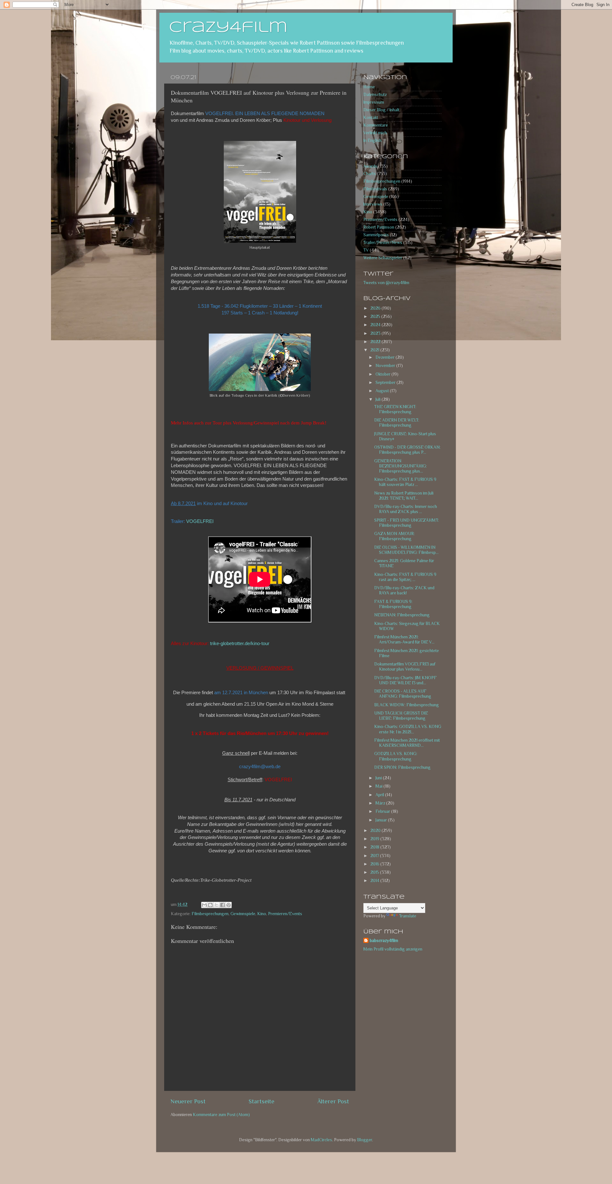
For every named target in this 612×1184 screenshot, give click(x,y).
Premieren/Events (285, 913)
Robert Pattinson (378, 227)
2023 (376, 333)
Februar (383, 811)
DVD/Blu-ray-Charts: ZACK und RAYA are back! (404, 590)
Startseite (261, 1101)
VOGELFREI (200, 521)
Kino (261, 913)
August (382, 390)
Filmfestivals (375, 189)
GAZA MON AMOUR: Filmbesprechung (394, 536)
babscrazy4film (384, 940)
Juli (378, 399)
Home (369, 87)
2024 (376, 324)
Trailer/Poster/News (382, 242)
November (385, 365)
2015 (375, 872)
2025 (375, 316)
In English (372, 140)
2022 (376, 341)
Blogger (364, 1139)
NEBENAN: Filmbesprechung (402, 615)
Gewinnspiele (242, 913)
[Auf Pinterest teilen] (228, 905)
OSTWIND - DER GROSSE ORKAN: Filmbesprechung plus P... (407, 450)
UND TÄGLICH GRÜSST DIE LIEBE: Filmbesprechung (401, 716)
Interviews (372, 204)
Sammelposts (376, 234)
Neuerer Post (188, 1101)
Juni (379, 778)
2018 (375, 847)
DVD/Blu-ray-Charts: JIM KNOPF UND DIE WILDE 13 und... (405, 680)
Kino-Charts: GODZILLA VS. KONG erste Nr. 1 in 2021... (407, 729)
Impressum (373, 102)
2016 (375, 864)
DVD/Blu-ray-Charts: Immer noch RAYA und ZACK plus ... (405, 509)
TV (366, 250)
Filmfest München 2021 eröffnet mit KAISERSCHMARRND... (407, 743)
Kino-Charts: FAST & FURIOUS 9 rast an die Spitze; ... (405, 577)
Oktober (383, 374)
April (380, 794)
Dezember (385, 357)
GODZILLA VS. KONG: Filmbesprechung (395, 756)
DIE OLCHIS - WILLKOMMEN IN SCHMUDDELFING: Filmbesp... (406, 550)
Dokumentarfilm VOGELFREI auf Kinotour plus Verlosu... (404, 667)
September (386, 382)
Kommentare (375, 125)
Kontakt (370, 117)
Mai (379, 786)
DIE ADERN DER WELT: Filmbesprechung (396, 423)
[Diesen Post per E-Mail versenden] (204, 905)
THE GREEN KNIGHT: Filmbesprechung (395, 409)
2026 (376, 308)
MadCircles (321, 1139)
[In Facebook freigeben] (222, 905)
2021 (375, 350)
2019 (375, 838)
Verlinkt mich (375, 132)
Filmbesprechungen (210, 913)
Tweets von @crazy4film (386, 282)
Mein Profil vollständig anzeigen (392, 949)
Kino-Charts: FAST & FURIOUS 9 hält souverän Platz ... (405, 482)
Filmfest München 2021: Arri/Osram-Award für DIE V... (404, 639)
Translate (407, 916)
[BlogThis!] (210, 905)
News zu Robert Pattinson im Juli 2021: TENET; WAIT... (403, 496)
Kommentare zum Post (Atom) (221, 1114)
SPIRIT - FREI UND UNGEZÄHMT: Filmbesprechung (406, 523)
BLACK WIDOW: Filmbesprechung (406, 704)
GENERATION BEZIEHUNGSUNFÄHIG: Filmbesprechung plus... (400, 466)
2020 (376, 830)
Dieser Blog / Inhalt (381, 109)
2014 (375, 880)
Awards (370, 166)
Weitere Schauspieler (382, 257)
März (380, 803)
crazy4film (228, 27)
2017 (375, 855)
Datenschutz (375, 94)
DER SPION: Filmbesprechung (402, 767)
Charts (369, 173)
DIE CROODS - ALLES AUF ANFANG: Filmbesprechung (402, 694)
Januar (381, 820)
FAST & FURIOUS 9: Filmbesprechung (393, 604)
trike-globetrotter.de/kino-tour (239, 643)
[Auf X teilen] (216, 905)
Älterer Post (333, 1101)
